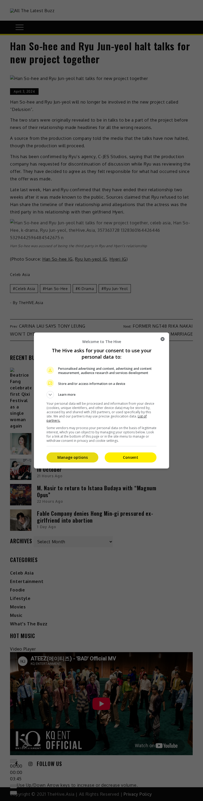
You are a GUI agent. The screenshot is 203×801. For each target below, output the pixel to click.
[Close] (162, 339)
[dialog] (101, 400)
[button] (101, 394)
